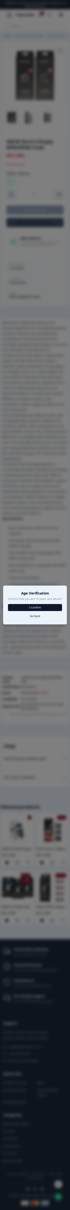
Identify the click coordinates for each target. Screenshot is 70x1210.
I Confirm (35, 607)
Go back (35, 616)
